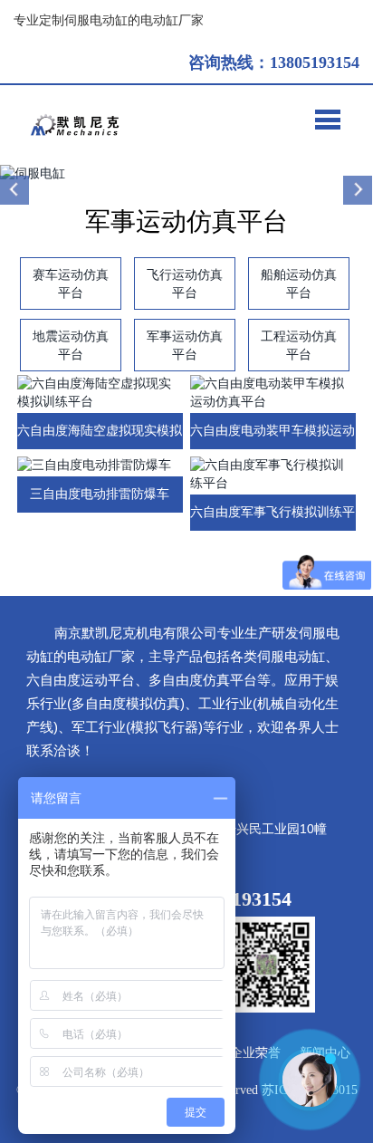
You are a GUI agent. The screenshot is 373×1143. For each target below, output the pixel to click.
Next (357, 190)
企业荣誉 (255, 1053)
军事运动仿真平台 (185, 345)
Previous (15, 190)
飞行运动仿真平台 (185, 283)
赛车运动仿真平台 (71, 283)
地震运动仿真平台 (71, 345)
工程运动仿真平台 (299, 345)
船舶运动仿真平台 (299, 283)
